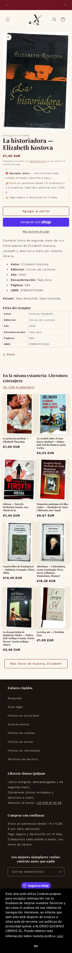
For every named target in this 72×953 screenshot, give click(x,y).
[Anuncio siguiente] (65, 5)
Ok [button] (36, 946)
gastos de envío (38, 161)
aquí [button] (60, 936)
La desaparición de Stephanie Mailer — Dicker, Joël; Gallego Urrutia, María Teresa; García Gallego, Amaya (18, 638)
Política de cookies (21, 732)
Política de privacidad (23, 715)
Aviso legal (15, 706)
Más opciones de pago (36, 231)
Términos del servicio (23, 759)
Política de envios (20, 741)
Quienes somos (18, 724)
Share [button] (11, 354)
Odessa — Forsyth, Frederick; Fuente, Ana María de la (15, 507)
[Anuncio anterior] (7, 5)
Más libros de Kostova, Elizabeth (36, 663)
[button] (7, 19)
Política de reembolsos (24, 750)
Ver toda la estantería (18, 387)
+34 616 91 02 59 (49, 803)
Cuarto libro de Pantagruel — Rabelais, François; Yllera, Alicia (19, 569)
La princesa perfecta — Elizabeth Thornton (16, 440)
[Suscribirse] (60, 871)
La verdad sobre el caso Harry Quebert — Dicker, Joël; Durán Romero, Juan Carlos (51, 443)
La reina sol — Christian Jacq (50, 633)
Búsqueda (15, 698)
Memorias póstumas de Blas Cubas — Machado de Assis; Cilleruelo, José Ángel (53, 507)
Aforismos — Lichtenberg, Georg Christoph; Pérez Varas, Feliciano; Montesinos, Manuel (51, 571)
